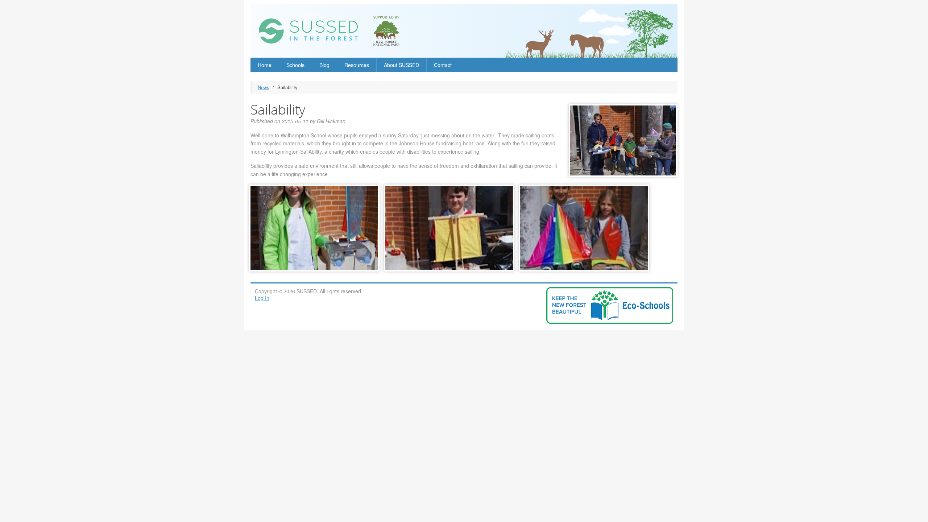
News (263, 87)
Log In (262, 298)
